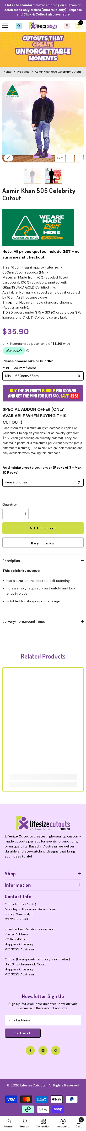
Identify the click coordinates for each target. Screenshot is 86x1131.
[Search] (19, 26)
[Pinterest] (55, 1050)
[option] (43, 122)
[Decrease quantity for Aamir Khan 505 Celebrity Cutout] (6, 514)
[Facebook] (30, 1050)
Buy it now (43, 543)
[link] (43, 49)
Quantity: (9, 504)
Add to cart (42, 528)
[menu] (5, 26)
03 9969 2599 (16, 919)
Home (7, 72)
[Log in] (67, 26)
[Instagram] (43, 1050)
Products (23, 72)
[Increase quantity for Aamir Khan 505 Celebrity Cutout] (25, 514)
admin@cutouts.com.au (34, 929)
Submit (22, 1033)
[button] (70, 158)
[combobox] (43, 376)
